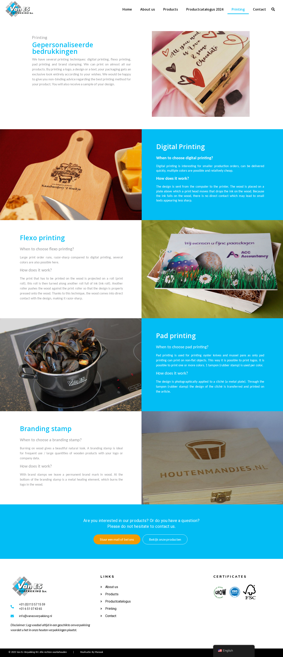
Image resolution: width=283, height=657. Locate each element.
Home (127, 9)
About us (147, 9)
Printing (238, 9)
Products (170, 9)
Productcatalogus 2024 (204, 9)
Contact (259, 9)
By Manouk (97, 652)
